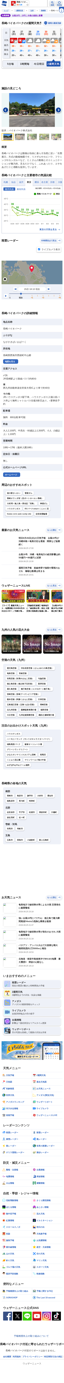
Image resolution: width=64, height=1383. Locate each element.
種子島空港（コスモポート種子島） (36, 689)
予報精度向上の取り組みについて (31, 1336)
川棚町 (54, 812)
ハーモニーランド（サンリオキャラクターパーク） (29, 739)
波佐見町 (11, 817)
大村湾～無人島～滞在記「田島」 (21, 503)
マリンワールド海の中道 (35, 760)
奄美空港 (11, 673)
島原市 (20, 796)
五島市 (10, 840)
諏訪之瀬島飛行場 (46, 715)
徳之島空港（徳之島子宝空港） (20, 684)
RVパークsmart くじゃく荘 (37, 509)
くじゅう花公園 (13, 760)
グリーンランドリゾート (17, 749)
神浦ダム (44, 503)
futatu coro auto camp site (19, 514)
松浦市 (32, 812)
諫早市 (30, 796)
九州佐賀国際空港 (26, 715)
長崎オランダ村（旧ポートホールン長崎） (25, 498)
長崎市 (10, 796)
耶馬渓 (43, 755)
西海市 (20, 840)
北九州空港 (12, 710)
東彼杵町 (43, 812)
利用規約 (17, 1356)
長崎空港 (44, 705)
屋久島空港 (12, 689)
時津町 (32, 801)
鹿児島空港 (12, 668)
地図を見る (10, 361)
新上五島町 (44, 840)
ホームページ (11, 475)
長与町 (22, 801)
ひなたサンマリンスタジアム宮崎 (21, 755)
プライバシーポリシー (32, 1356)
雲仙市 (50, 796)
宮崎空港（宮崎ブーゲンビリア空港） (23, 694)
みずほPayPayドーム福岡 (18, 765)
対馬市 (10, 829)
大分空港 (11, 715)
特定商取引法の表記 (53, 1356)
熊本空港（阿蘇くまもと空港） (20, 699)
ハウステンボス (13, 509)
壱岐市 (20, 829)
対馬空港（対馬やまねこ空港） (20, 678)
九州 (32, 10)
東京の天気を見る (48, 229)
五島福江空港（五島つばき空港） (21, 705)
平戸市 (22, 812)
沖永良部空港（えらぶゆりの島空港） (37, 668)
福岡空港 (44, 710)
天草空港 (42, 699)
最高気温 (9, 189)
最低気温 (21, 189)
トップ (6, 10)
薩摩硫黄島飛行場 (28, 710)
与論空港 (42, 678)
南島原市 (11, 801)
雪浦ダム (28, 493)
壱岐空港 (23, 673)
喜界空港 (42, 684)
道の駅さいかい (13, 493)
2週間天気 (19, 10)
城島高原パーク (13, 744)
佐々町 (22, 817)
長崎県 (43, 10)
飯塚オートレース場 (33, 744)
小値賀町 (31, 840)
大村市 (40, 796)
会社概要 (7, 1356)
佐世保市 (11, 812)
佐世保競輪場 (41, 514)
